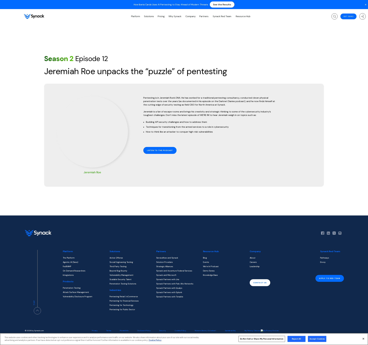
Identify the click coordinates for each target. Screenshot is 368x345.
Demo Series (209, 270)
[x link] (334, 233)
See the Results (222, 4)
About (252, 257)
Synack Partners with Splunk (169, 292)
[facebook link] (322, 233)
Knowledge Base (210, 275)
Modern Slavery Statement (205, 330)
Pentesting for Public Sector (122, 309)
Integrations (68, 275)
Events (206, 262)
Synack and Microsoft (166, 275)
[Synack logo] (34, 16)
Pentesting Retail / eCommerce (124, 296)
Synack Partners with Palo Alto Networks (174, 283)
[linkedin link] (328, 233)
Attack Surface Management (76, 292)
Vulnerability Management (121, 275)
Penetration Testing (71, 288)
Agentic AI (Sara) (70, 262)
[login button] (362, 16)
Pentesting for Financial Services (124, 301)
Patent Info (124, 330)
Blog (205, 257)
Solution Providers (164, 262)
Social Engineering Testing (121, 262)
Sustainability (230, 330)
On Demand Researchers (74, 270)
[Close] (363, 339)
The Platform (69, 257)
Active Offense (116, 257)
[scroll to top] (37, 310)
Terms (108, 330)
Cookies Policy (180, 330)
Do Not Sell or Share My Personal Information (261, 339)
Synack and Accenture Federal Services (174, 270)
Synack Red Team (222, 16)
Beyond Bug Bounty (118, 270)
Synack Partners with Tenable (169, 296)
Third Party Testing (118, 266)
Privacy (95, 330)
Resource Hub (243, 16)
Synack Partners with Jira (167, 279)
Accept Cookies (317, 339)
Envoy (323, 262)
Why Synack (174, 16)
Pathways (324, 257)
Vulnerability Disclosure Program (77, 296)
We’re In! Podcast (211, 266)
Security (162, 330)
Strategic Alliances (164, 266)
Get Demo (348, 16)
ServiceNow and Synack (167, 257)
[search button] (334, 16)
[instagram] (340, 233)
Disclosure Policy (144, 330)
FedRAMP (67, 266)
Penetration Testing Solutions (123, 283)
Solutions (149, 16)
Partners (203, 16)
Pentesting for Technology (121, 305)
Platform (135, 16)
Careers (253, 262)
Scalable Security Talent (121, 279)
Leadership (255, 266)
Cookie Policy (155, 340)
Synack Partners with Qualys (169, 288)
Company (190, 16)
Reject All (296, 339)
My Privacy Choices (252, 330)
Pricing (161, 16)
